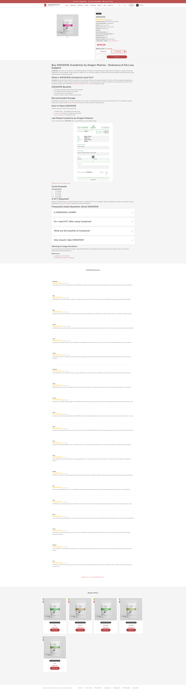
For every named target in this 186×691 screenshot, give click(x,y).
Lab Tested (93, 5)
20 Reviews (108, 20)
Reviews (100, 5)
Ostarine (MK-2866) (78, 83)
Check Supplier (126, 688)
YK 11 (55, 663)
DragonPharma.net (58, 687)
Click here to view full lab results (61, 183)
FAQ (104, 5)
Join (131, 5)
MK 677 (80, 625)
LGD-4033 (88, 83)
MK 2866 (131, 625)
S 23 (55, 625)
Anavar (56, 113)
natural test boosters (73, 102)
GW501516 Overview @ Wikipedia (64, 257)
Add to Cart (117, 56)
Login (125, 5)
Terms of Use (89, 688)
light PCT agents (65, 203)
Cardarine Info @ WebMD (61, 256)
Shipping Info (116, 688)
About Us (80, 688)
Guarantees (135, 688)
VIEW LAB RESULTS (113, 41)
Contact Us (110, 5)
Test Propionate (58, 115)
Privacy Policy (98, 688)
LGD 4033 (105, 625)
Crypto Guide (107, 688)
